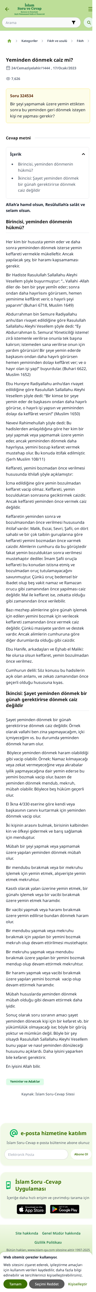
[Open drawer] (90, 9)
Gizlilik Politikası (48, 1242)
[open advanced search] (73, 22)
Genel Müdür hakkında (61, 1233)
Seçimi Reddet (47, 1284)
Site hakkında (27, 1233)
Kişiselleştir (77, 1284)
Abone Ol (81, 1154)
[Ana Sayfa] (9, 40)
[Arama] (89, 22)
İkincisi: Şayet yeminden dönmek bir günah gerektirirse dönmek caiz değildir (48, 184)
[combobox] (38, 22)
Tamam (15, 1284)
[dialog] (46, 1272)
